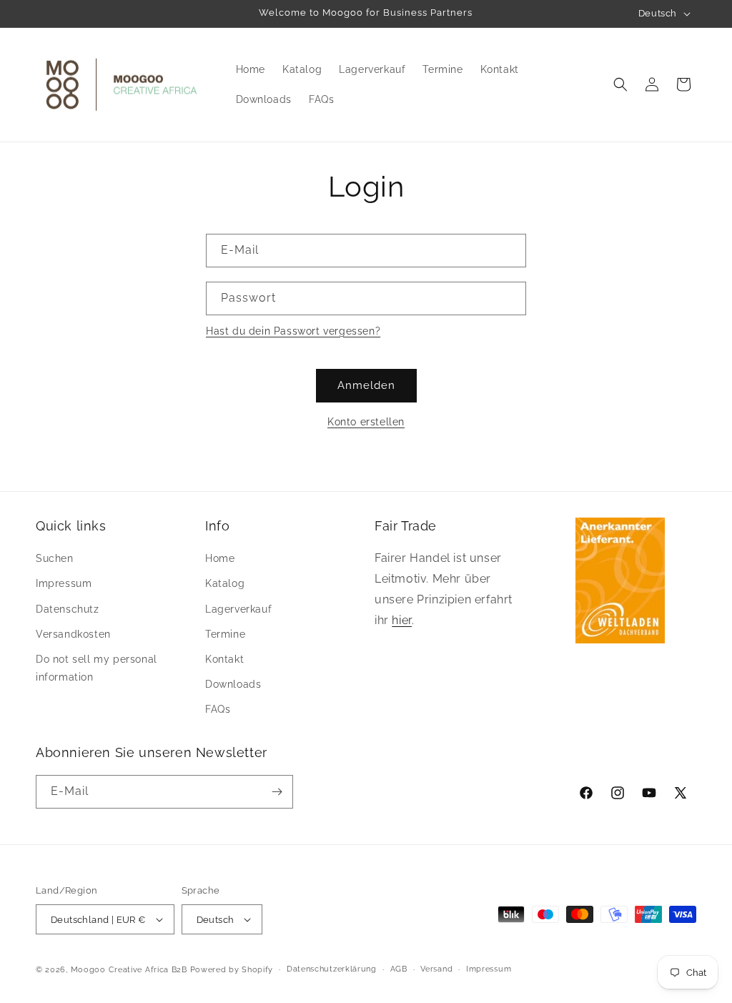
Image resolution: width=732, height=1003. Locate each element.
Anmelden (366, 385)
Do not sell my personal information (96, 668)
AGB (398, 969)
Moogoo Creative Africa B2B (129, 969)
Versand (436, 969)
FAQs (217, 709)
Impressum (64, 583)
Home (219, 558)
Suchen (55, 558)
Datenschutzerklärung (332, 969)
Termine (225, 634)
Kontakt (224, 659)
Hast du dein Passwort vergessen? (293, 331)
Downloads (233, 684)
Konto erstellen (366, 422)
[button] (620, 84)
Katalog (224, 583)
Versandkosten (73, 634)
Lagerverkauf (238, 609)
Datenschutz (67, 609)
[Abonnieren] (276, 792)
